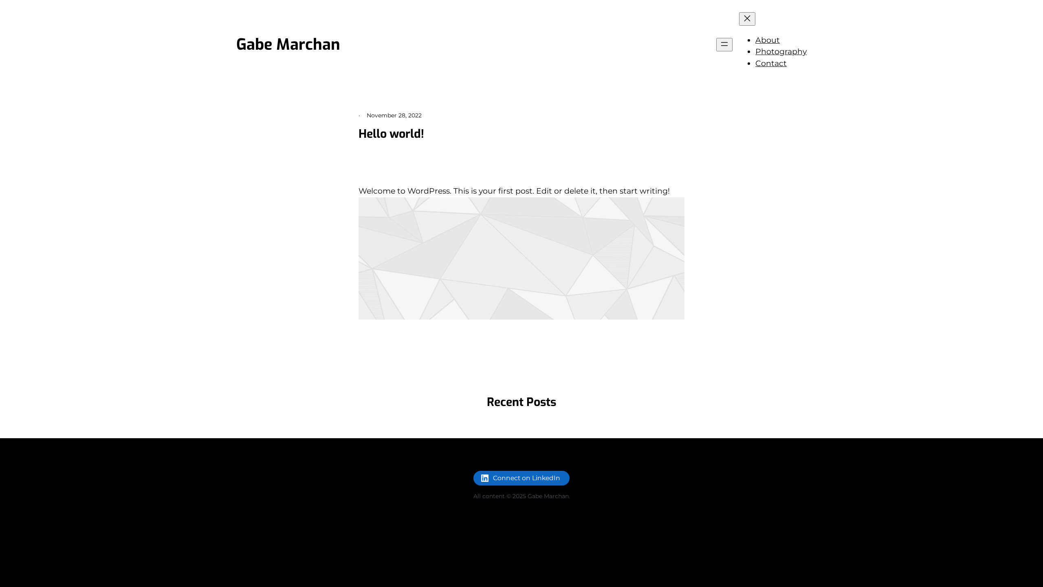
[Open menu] (724, 44)
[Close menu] (747, 19)
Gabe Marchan (288, 44)
